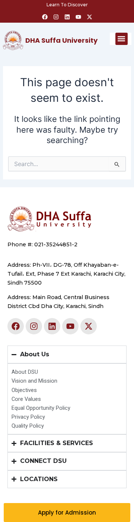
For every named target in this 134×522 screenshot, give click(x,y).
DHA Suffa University (61, 40)
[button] (121, 39)
